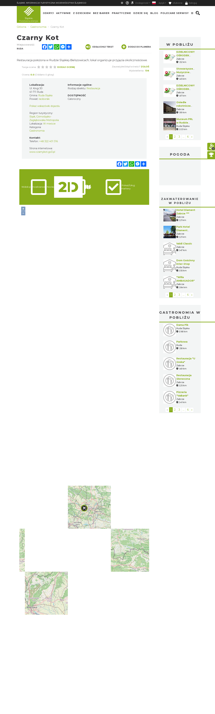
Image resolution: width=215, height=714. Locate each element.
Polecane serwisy (175, 13)
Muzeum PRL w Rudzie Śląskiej (184, 123)
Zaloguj (193, 3)
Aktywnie (63, 13)
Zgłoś (145, 66)
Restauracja (93, 88)
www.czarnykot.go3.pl (42, 151)
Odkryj (48, 13)
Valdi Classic (184, 243)
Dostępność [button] (141, 3)
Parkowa (181, 341)
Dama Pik (182, 324)
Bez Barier (101, 13)
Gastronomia (37, 130)
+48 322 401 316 (48, 141)
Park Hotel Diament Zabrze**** (183, 230)
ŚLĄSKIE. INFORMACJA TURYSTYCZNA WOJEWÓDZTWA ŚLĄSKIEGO (51, 3)
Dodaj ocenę (66, 67)
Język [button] (161, 3)
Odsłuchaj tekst (103, 47)
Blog (154, 13)
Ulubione (177, 3)
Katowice (180, 172)
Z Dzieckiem (82, 13)
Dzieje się (140, 13)
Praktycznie (121, 13)
